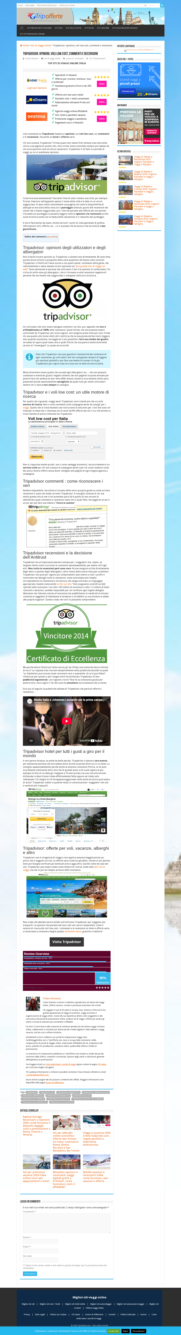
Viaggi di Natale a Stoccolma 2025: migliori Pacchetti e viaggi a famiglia (147, 205)
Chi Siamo (76, 1314)
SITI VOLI (59, 28)
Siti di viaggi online (41, 45)
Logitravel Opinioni (37, 88)
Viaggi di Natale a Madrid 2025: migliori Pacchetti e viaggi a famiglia (145, 175)
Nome (27, 1237)
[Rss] (145, 5)
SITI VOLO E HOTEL (73, 28)
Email (27, 1246)
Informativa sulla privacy (47, 5)
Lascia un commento (75, 58)
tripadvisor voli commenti (33, 1099)
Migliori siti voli (28, 1304)
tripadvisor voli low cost (58, 1099)
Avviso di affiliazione (55, 1082)
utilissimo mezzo (73, 931)
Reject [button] (125, 1331)
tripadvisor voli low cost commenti (88, 1099)
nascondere (52, 237)
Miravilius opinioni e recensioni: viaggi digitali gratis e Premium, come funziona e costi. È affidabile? (65, 1179)
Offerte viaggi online (95, 1308)
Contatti (112, 1314)
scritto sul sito (64, 584)
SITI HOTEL (89, 28)
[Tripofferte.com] (47, 15)
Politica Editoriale (128, 1314)
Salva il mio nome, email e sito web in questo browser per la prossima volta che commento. (65, 1266)
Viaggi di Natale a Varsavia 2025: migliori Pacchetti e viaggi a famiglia (146, 220)
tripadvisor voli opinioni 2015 (34, 1102)
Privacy (27, 1314)
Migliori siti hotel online (75, 1304)
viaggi (26, 407)
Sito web (27, 1256)
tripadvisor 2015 (47, 1092)
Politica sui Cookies (67, 5)
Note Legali (30, 5)
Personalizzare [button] (139, 1331)
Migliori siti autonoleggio (101, 1304)
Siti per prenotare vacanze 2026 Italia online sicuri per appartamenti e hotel (36, 1177)
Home (20, 5)
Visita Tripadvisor (66, 942)
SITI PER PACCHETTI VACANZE (39, 28)
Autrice (143, 1314)
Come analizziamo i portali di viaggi (60, 1064)
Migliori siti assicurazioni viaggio (131, 1304)
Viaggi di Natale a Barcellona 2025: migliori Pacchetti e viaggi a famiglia (144, 160)
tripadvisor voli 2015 (82, 1096)
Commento (29, 1211)
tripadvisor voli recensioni (62, 1102)
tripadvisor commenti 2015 (68, 1092)
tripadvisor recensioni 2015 (58, 1096)
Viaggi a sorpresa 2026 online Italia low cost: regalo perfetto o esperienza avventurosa (96, 1138)
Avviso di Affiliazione (94, 1314)
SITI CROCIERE (103, 28)
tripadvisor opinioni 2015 (32, 1096)
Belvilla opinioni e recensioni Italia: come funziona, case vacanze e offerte (95, 1177)
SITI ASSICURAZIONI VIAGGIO (125, 28)
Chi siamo (102, 1064)
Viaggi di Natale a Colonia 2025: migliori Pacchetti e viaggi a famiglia (145, 190)
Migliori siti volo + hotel (50, 1304)
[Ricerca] (162, 5)
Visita (101, 84)
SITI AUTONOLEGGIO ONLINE (32, 34)
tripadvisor (32, 1092)
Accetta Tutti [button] (113, 1331)
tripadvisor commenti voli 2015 (96, 1092)
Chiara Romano (32, 58)
